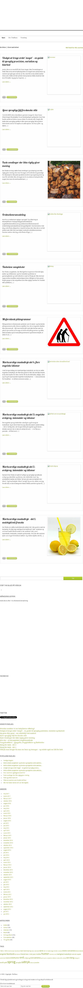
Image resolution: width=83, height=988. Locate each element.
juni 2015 (6, 825)
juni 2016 (6, 806)
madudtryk (67, 954)
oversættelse (35, 958)
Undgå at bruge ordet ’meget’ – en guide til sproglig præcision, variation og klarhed (22, 61)
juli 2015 (6, 823)
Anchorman (11, 951)
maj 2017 (6, 793)
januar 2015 (7, 838)
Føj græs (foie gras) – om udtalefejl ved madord (18, 733)
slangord (76, 958)
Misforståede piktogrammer (16, 319)
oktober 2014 (7, 845)
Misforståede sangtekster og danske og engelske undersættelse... (22, 763)
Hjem (3, 37)
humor (45, 953)
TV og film (6, 940)
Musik (5, 932)
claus (32, 951)
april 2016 (6, 811)
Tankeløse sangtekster (13, 267)
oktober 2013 (7, 875)
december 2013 (8, 870)
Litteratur (6, 930)
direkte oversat (58, 951)
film (16, 954)
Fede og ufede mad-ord (10, 778)
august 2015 (7, 821)
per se (46, 958)
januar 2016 (7, 818)
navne (8, 958)
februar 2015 (7, 835)
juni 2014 (6, 855)
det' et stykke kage (48, 951)
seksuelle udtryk (61, 958)
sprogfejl (18, 962)
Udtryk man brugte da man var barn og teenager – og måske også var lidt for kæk (31, 749)
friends (23, 954)
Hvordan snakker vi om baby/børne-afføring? (17, 728)
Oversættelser (7, 937)
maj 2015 (6, 828)
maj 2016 (6, 808)
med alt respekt (76, 954)
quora (50, 958)
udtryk (26, 962)
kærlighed (60, 954)
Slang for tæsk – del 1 (8, 747)
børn (22, 951)
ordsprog (27, 958)
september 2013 (8, 877)
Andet (5, 925)
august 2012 (7, 909)
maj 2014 (6, 857)
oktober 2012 (7, 904)
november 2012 (8, 902)
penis (42, 958)
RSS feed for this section (74, 47)
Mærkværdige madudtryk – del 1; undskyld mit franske (19, 520)
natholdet (2, 958)
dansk (41, 951)
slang (71, 958)
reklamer (54, 958)
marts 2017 (6, 796)
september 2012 (8, 907)
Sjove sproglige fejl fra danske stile (19, 110)
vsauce (32, 962)
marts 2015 (6, 833)
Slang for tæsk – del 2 (8, 745)
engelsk (3, 954)
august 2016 (7, 803)
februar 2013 (7, 894)
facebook (10, 954)
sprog (11, 962)
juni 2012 (6, 914)
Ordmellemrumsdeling (14, 214)
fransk (18, 954)
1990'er (6, 951)
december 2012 (8, 899)
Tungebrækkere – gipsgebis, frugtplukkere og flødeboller (22, 742)
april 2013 (6, 889)
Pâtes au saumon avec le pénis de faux (14, 780)
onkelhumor (14, 958)
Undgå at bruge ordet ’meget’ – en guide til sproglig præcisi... (21, 768)
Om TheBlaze (12, 37)
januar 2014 (7, 867)
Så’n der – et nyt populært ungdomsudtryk (16, 740)
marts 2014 (6, 862)
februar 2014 (7, 865)
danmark (37, 951)
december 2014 (8, 840)
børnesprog (27, 951)
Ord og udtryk (7, 935)
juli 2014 (6, 852)
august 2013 (7, 879)
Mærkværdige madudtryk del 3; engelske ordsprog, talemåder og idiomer (23, 416)
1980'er (2, 951)
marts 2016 (6, 813)
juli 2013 (6, 882)
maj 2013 (6, 887)
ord (22, 957)
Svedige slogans (8, 760)
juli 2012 (6, 911)
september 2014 (8, 848)
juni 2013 (6, 884)
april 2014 (6, 860)
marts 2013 (6, 892)
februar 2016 (7, 816)
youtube (36, 962)
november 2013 (8, 872)
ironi (55, 954)
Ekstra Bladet (79, 951)
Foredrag (24, 37)
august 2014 (7, 850)
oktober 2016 (7, 801)
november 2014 (8, 843)
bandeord (17, 951)
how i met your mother (33, 954)
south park (3, 962)
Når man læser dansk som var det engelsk (15, 782)
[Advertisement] (41, 15)
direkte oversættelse (69, 951)
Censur (5, 927)
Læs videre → (6, 82)
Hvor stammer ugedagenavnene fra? (14, 773)
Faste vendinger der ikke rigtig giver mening (17, 738)
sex (67, 958)
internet (51, 954)
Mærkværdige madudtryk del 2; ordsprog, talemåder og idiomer (18, 468)
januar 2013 (7, 897)
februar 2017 (7, 798)
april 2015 (6, 830)
